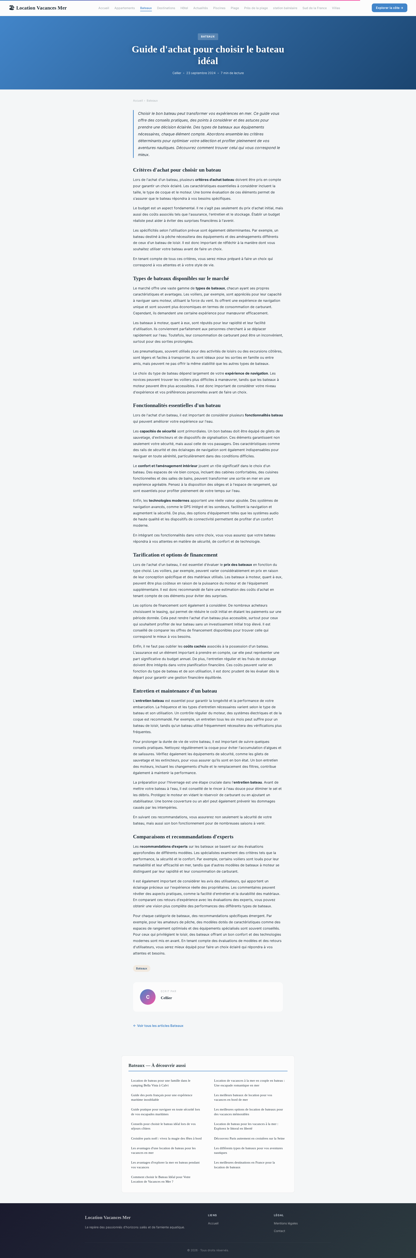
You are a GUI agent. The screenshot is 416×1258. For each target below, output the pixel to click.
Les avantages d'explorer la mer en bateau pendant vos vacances (165, 1165)
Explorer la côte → (389, 8)
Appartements (124, 8)
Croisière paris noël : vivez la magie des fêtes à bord (166, 1138)
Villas (336, 8)
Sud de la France (314, 8)
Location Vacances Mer (38, 8)
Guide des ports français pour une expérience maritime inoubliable (161, 1097)
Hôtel (184, 8)
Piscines (219, 8)
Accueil (103, 8)
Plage (235, 8)
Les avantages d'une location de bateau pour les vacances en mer (163, 1150)
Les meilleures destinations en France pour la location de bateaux (244, 1165)
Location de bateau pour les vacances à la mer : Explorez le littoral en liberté (246, 1126)
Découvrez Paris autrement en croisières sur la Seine (249, 1138)
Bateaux (146, 8)
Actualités (200, 8)
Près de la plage (256, 8)
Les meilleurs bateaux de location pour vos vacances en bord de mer (243, 1097)
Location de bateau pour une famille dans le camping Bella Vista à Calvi (160, 1083)
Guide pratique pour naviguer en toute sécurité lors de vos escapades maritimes (165, 1111)
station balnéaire (285, 8)
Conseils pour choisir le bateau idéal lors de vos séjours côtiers (163, 1126)
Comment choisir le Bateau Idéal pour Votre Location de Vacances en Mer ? (160, 1179)
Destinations (166, 8)
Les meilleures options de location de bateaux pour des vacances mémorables (248, 1111)
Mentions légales (286, 1223)
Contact (279, 1231)
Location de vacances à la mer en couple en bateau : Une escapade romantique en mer (249, 1083)
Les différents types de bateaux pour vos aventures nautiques (248, 1150)
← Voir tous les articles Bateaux (158, 1026)
